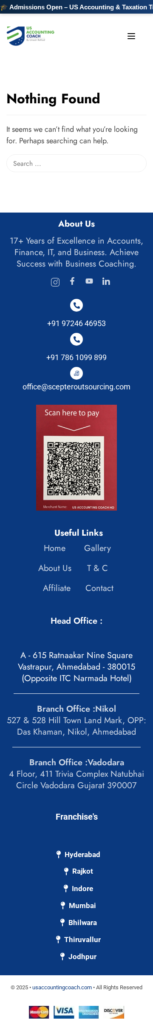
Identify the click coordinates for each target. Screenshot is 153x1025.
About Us (54, 568)
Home (54, 548)
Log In (92, 43)
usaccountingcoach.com (62, 987)
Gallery (97, 548)
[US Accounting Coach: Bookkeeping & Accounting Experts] (30, 35)
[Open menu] (132, 38)
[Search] (142, 99)
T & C (97, 568)
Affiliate (57, 588)
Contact (99, 588)
